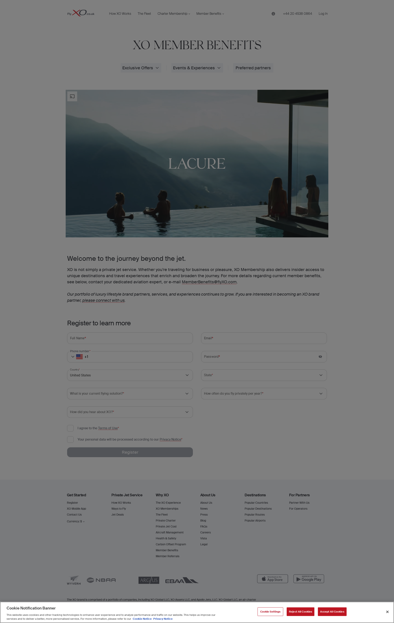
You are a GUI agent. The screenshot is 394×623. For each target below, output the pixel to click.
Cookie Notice (142, 619)
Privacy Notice (163, 619)
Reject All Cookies (300, 611)
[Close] (387, 611)
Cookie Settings (270, 611)
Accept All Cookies (332, 611)
